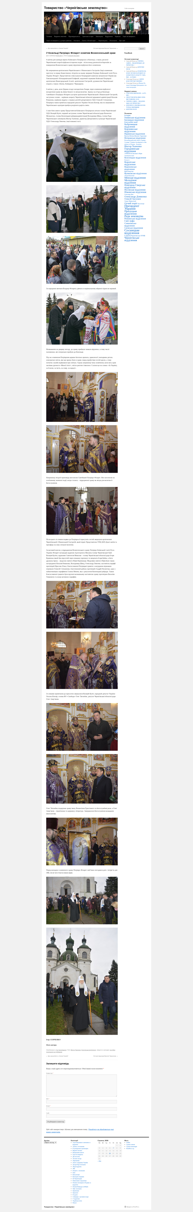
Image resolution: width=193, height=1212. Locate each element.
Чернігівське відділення (131, 239)
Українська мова (77, 1201)
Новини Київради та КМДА (80, 1187)
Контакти (77, 41)
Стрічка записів (130, 1144)
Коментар (49, 1073)
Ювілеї (75, 1203)
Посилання (113, 41)
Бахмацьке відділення (134, 119)
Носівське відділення (135, 189)
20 (110, 1153)
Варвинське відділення (134, 133)
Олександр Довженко (135, 196)
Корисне (118, 36)
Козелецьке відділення (88, 1050)
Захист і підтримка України (80, 1162)
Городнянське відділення (131, 150)
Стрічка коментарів (131, 1146)
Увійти (128, 1142)
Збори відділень (77, 1166)
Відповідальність (74, 36)
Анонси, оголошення (78, 1146)
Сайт (47, 1113)
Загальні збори (137, 153)
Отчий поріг (130, 203)
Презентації (141, 203)
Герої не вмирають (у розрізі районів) (58, 41)
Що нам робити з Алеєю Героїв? (57, 48)
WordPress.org (130, 1148)
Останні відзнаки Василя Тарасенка (105, 48)
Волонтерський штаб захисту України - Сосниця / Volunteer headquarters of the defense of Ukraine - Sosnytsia (135, 142)
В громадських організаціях (80, 1148)
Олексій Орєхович (73, 56)
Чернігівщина (102, 41)
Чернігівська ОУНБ (138, 235)
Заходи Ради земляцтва (79, 1164)
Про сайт (122, 41)
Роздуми (75, 1195)
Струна (127, 235)
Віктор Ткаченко (76, 1050)
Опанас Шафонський (130, 201)
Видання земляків (60, 36)
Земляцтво (99, 36)
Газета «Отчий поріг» (89, 41)
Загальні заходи (77, 1158)
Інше (74, 1172)
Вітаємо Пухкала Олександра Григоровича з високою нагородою (136, 85)
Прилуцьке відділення (130, 212)
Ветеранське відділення (135, 137)
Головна (49, 36)
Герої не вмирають (129, 36)
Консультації (76, 1174)
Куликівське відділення (135, 173)
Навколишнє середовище (80, 1181)
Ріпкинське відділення (135, 218)
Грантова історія (87, 36)
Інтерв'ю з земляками (79, 1170)
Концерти (127, 160)
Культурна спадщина (78, 1176)
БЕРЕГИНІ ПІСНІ (131, 109)
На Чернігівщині (61, 1050)
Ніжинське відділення (135, 192)
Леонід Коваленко (129, 175)
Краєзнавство (128, 171)
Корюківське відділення (130, 167)
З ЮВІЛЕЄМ (128, 153)
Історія (127, 115)
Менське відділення (135, 177)
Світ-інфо (129, 220)
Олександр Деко (128, 194)
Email (48, 1106)
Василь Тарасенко (141, 136)
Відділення (109, 36)
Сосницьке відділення (132, 231)
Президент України (131, 207)
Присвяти (75, 1193)
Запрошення (76, 1160)
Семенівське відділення (130, 224)
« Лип (99, 1161)
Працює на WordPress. (133, 1207)
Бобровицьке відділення (130, 125)
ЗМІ (74, 1168)
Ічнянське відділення (134, 117)
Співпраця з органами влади (80, 1197)
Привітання (76, 1191)
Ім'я (47, 1099)
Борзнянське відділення (131, 130)
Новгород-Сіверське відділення (134, 186)
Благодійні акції (131, 122)
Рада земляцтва (133, 216)
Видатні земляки (77, 1150)
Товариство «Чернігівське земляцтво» (76, 7)
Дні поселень (76, 1156)
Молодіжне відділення (130, 181)
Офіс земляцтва (77, 1189)
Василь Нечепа (129, 136)
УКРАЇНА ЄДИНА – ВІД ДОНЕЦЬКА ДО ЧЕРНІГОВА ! (135, 63)
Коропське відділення (129, 163)
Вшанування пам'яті (78, 1152)
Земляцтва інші (129, 156)
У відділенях (76, 1199)
